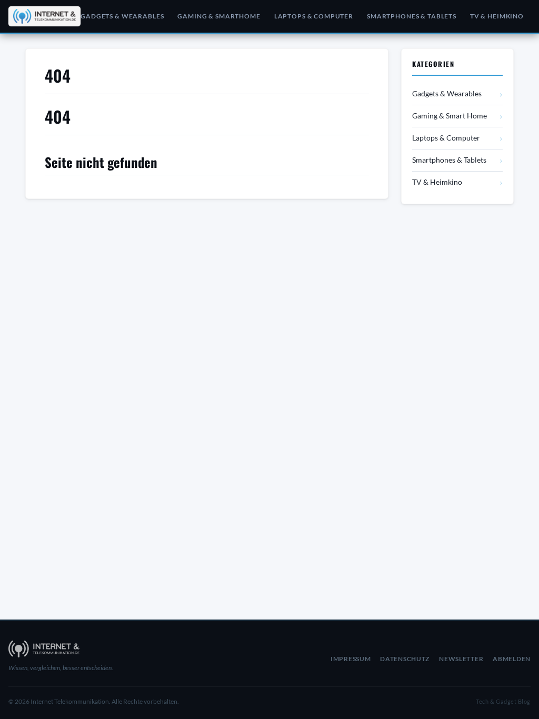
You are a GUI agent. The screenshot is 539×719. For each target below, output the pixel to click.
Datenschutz (405, 659)
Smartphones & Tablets (411, 16)
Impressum (351, 659)
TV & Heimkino (497, 16)
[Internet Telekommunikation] (91, 649)
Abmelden (512, 659)
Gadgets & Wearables (122, 16)
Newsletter (461, 659)
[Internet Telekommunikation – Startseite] (36, 16)
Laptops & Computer (313, 16)
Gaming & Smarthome (218, 16)
